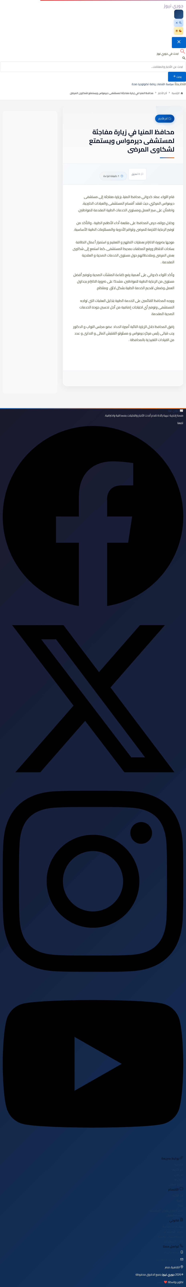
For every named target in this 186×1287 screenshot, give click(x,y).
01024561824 (172, 1252)
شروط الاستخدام (173, 1231)
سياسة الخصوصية (173, 1226)
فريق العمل (176, 1184)
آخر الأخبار (162, 93)
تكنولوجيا (143, 84)
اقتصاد (161, 84)
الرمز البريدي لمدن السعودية (166, 1210)
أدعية (180, 1200)
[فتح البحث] (178, 23)
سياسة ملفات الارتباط (170, 1236)
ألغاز (180, 1205)
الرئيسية (178, 1164)
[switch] (178, 31)
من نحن (178, 1174)
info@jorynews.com (168, 1259)
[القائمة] (178, 14)
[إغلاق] (179, 42)
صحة (134, 84)
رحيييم (160, 1282)
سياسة (170, 84)
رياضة (152, 84)
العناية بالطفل (174, 1215)
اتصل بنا (178, 1179)
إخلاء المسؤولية (173, 1241)
